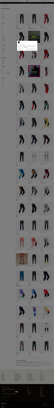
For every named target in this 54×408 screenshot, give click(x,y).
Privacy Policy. (25, 47)
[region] (27, 46)
